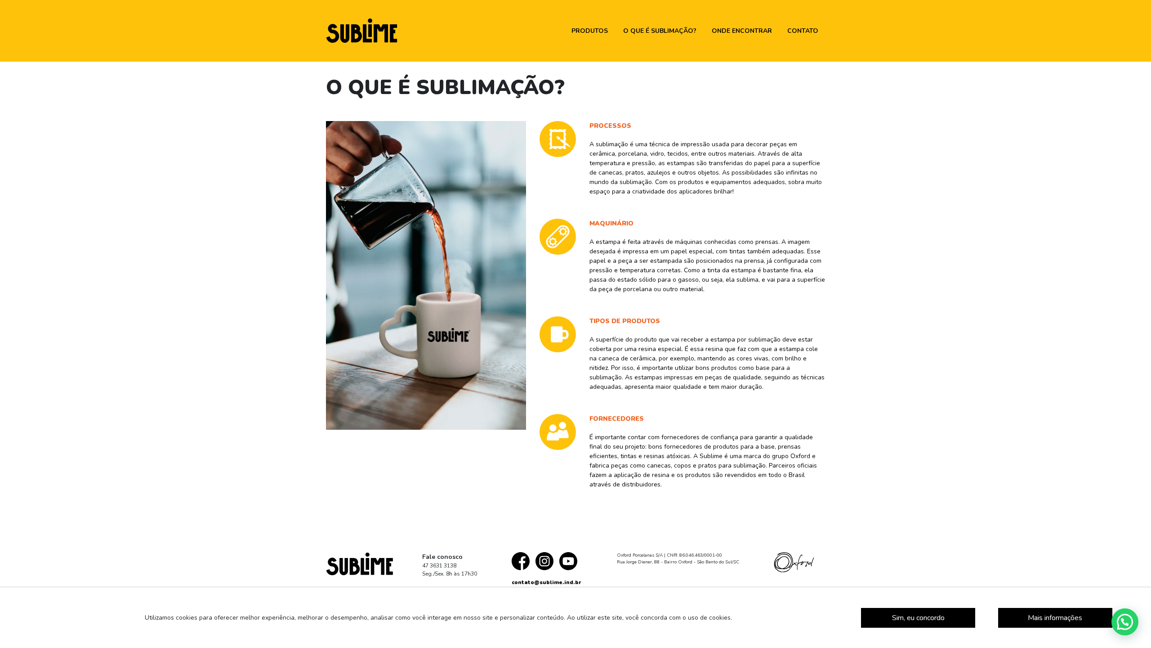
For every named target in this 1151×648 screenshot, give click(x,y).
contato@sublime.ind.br (546, 582)
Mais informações (1055, 618)
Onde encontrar (742, 31)
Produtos (589, 31)
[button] (1124, 621)
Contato (802, 31)
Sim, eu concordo (918, 618)
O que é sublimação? (659, 31)
